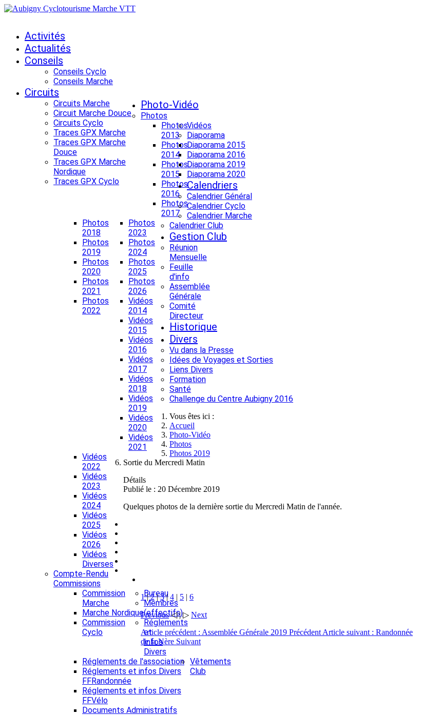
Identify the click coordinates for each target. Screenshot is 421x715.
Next (199, 614)
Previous (155, 614)
